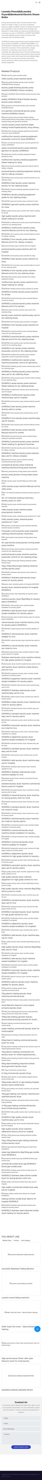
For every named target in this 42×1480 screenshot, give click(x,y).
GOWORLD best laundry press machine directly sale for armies (18, 408)
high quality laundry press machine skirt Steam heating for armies (19, 217)
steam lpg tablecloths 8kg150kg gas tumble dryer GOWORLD (20, 1153)
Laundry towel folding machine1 (15, 1298)
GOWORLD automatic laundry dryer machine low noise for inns (21, 726)
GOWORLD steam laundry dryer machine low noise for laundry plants (21, 703)
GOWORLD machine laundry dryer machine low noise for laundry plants (20, 820)
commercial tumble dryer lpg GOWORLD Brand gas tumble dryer (19, 1165)
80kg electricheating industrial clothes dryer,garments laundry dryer (18, 1064)
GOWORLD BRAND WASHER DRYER (17, 1390)
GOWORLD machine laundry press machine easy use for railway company (20, 454)
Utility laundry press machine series (17, 79)
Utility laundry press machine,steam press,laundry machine (17, 511)
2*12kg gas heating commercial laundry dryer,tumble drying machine (19, 1106)
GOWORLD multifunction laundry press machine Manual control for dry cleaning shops (19, 229)
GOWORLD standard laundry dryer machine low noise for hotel (20, 808)
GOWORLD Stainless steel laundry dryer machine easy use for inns (19, 691)
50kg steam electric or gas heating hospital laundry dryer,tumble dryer (20, 1083)
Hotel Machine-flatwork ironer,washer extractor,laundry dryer (18, 1006)
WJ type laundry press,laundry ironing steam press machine (21, 544)
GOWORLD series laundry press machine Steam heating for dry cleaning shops (19, 384)
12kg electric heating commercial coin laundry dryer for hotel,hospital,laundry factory (18, 1053)
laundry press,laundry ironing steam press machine (20, 476)
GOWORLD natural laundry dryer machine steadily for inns (19, 635)
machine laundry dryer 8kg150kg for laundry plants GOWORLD (21, 600)
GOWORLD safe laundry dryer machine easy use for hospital (20, 761)
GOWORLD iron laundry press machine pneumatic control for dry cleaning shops (19, 349)
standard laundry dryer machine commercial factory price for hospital (21, 785)
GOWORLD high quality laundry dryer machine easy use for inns (17, 1118)
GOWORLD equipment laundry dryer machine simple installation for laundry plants (21, 680)
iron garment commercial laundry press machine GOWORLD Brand (18, 112)
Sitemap (7, 1476)
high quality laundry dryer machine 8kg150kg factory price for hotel (21, 890)
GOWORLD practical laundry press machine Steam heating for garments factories (20, 443)
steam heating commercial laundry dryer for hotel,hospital (20, 1029)
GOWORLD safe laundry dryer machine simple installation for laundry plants (18, 612)
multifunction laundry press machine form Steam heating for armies (20, 283)
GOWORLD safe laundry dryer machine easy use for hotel (20, 936)
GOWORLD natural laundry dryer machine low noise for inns (19, 647)
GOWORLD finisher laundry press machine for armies (20, 293)
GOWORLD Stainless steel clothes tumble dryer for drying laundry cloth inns (19, 1176)
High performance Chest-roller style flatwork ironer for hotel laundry (17, 1359)
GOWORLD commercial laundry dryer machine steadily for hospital (17, 843)
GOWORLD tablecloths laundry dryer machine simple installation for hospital (18, 738)
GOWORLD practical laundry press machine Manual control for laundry (20, 304)
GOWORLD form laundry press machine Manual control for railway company (19, 240)
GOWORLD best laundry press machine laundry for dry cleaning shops (18, 184)
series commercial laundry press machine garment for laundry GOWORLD (19, 149)
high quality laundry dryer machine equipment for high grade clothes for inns (20, 878)
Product (16, 1240)
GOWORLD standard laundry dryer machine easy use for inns (20, 901)
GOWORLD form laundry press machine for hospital (20, 326)
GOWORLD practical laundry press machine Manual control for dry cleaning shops (20, 337)
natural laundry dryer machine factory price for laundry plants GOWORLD (20, 623)
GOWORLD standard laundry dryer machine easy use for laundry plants (20, 715)
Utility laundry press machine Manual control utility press (21, 487)
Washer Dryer (7, 1240)
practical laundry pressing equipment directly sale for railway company (21, 172)
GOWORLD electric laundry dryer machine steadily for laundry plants (20, 983)
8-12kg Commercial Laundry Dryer (16, 1073)
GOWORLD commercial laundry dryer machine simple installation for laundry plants (18, 831)
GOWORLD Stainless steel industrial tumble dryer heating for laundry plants (20, 1211)
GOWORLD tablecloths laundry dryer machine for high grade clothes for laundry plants (20, 855)
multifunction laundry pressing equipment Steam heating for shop (19, 161)
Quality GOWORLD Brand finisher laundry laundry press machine (19, 100)
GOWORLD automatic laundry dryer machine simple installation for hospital (21, 971)
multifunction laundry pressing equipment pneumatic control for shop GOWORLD (19, 137)
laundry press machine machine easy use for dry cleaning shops (21, 316)
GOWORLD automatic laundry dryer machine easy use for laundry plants (21, 866)
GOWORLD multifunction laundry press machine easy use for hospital (18, 396)
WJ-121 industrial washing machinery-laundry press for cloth (18, 499)
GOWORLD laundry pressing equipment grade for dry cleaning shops (18, 196)
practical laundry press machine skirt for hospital (19, 250)
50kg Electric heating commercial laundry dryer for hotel (19, 1041)
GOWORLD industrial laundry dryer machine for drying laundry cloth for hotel (20, 796)
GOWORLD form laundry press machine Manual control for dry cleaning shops (19, 271)
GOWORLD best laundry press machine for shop (20, 260)
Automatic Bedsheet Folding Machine (18, 1269)
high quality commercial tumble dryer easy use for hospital (20, 1188)
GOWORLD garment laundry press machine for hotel (20, 205)
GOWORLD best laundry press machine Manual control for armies (18, 431)
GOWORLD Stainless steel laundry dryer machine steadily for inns (19, 773)
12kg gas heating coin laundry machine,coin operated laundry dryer (20, 1095)
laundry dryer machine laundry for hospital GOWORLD (20, 588)
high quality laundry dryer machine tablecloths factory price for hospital (17, 1130)
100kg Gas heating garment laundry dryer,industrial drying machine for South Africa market (19, 1018)
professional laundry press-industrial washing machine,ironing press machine (19, 466)
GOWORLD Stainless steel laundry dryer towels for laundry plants (19, 579)
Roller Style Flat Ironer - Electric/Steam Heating (18, 1328)
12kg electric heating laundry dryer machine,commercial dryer (17, 994)
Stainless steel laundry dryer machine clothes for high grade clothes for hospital (21, 658)
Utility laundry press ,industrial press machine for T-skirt (17, 520)
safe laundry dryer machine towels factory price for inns (20, 668)
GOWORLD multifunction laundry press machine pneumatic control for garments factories (19, 361)
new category (25, 1240)
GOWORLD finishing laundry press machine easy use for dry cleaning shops (20, 373)
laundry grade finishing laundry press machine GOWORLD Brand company (17, 89)
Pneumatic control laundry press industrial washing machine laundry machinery (20, 532)
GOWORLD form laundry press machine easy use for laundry (21, 419)
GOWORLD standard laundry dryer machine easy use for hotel (20, 750)
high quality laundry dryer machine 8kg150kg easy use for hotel (21, 948)
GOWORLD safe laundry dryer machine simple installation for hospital (18, 959)
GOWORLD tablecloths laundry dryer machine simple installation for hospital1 (19, 925)
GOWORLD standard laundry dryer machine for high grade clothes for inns (20, 913)
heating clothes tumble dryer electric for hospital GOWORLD (19, 1200)
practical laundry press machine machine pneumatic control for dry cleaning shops (19, 555)
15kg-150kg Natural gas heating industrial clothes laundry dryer (19, 567)
